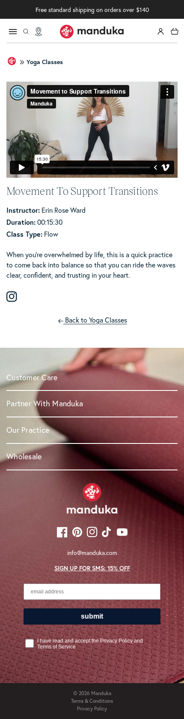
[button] (25, 31)
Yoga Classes (45, 62)
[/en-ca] (92, 31)
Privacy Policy (92, 708)
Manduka (101, 693)
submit (92, 616)
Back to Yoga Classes (95, 319)
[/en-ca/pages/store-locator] (38, 31)
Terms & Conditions (92, 701)
